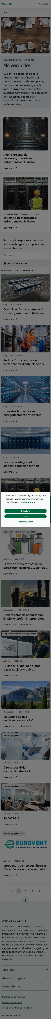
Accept (26, 516)
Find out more (28, 502)
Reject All (25, 511)
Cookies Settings (25, 521)
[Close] (46, 495)
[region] (25, 509)
